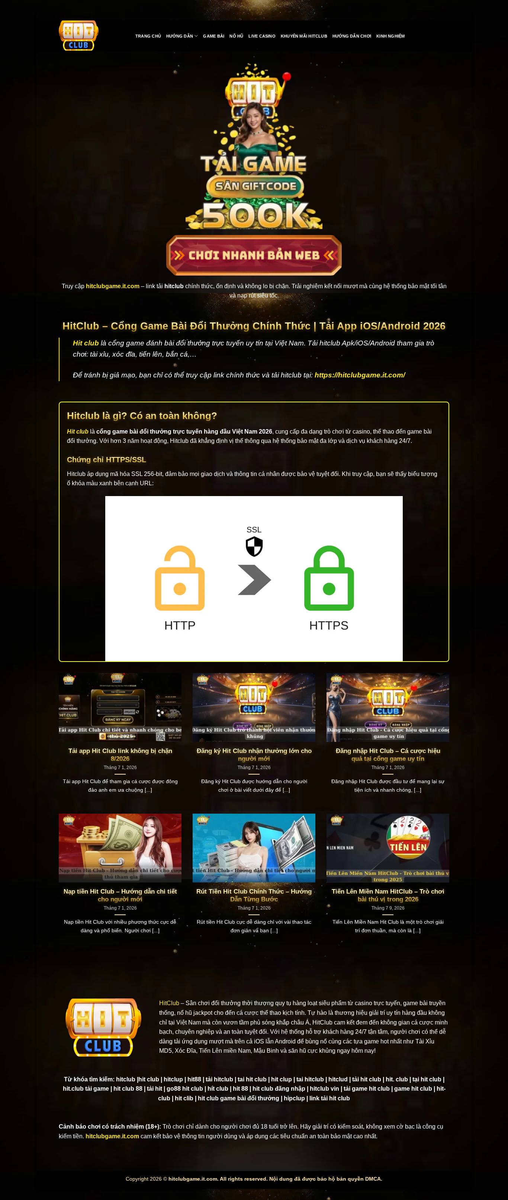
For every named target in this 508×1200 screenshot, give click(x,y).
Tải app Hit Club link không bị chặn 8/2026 (120, 755)
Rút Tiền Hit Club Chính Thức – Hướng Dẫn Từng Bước (254, 895)
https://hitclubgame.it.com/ (360, 375)
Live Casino (261, 36)
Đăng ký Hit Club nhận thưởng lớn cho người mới (254, 755)
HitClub (169, 1003)
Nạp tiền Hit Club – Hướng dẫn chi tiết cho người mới (120, 895)
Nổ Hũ (236, 36)
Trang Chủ (148, 36)
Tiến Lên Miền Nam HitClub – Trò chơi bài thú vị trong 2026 (388, 895)
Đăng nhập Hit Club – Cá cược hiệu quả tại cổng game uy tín (388, 755)
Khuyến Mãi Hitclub (304, 36)
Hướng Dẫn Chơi (351, 36)
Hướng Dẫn (179, 36)
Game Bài (213, 36)
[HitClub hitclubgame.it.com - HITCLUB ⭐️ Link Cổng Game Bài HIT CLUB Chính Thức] (91, 35)
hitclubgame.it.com (112, 1136)
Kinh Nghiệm (390, 36)
